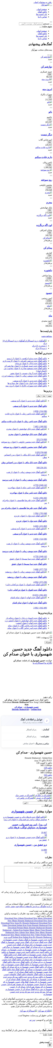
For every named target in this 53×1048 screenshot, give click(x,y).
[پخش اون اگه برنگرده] (51, 220)
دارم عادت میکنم (43, 157)
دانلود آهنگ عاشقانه (34, 974)
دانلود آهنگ (42, 12)
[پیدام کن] (47, 238)
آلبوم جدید (8, 937)
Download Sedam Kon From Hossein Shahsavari (28, 925)
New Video (36, 935)
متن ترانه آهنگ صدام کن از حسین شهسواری (24, 989)
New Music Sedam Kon (20, 935)
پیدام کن (47, 247)
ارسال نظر (47, 899)
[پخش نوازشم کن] (51, 62)
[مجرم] (48, 192)
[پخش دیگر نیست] (51, 130)
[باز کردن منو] (51, 5)
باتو (50, 111)
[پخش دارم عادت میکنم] (51, 152)
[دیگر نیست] (46, 125)
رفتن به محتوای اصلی (43, 2)
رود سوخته (46, 179)
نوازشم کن (46, 66)
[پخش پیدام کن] (51, 243)
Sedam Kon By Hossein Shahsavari (32, 937)
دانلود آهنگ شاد (17, 969)
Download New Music (33, 918)
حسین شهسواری (31, 707)
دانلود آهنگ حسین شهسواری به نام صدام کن (25, 967)
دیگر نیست (46, 134)
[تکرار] (41, 1033)
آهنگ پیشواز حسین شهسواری (15, 940)
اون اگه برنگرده (44, 225)
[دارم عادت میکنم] (43, 147)
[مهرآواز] (45, 5)
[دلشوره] (47, 260)
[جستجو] (51, 24)
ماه (50, 315)
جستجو (46, 24)
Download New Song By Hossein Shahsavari (20, 923)
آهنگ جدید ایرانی (36, 942)
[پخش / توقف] (46, 1033)
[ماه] (49, 306)
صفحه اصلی (41, 9)
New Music (30, 932)
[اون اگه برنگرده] (44, 215)
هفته (49, 396)
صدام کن (18, 707)
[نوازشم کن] (46, 57)
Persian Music (46, 935)
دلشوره (48, 270)
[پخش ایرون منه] (51, 84)
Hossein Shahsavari (20, 709)
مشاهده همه (46, 336)
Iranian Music (29, 930)
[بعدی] (48, 1033)
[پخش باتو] (51, 107)
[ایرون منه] (47, 79)
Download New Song (43, 921)
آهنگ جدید (47, 942)
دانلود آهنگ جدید (19, 954)
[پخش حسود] (51, 288)
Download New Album (14, 918)
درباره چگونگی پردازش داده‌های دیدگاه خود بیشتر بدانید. (28, 906)
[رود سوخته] (46, 170)
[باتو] (49, 102)
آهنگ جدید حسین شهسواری (17, 942)
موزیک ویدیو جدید (37, 992)
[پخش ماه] (51, 311)
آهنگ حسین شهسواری (19, 947)
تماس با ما (42, 17)
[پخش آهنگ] (51, 635)
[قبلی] (43, 1033)
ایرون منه (47, 89)
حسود (49, 293)
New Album (20, 932)
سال (38, 396)
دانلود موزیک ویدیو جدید (33, 977)
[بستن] (38, 793)
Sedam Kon (36, 709)
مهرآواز (48, 992)
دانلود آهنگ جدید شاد (20, 962)
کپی (25, 803)
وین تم (32, 1020)
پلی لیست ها (41, 14)
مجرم (49, 202)
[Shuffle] (51, 1033)
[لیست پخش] (51, 1040)
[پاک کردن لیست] (50, 1045)
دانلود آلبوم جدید (42, 952)
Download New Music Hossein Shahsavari (30, 919)
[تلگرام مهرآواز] (45, 1011)
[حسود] (48, 283)
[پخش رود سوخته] (51, 175)
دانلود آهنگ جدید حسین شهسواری (27, 957)
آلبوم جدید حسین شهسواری (40, 940)
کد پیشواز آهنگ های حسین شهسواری (21, 982)
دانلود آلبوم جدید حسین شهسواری (20, 952)
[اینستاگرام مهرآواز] (28, 1011)
